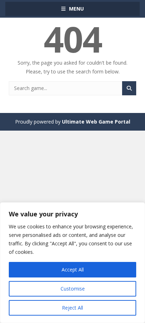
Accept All (73, 269)
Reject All (72, 307)
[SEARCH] (129, 88)
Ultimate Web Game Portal (96, 121)
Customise (73, 288)
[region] (72, 262)
